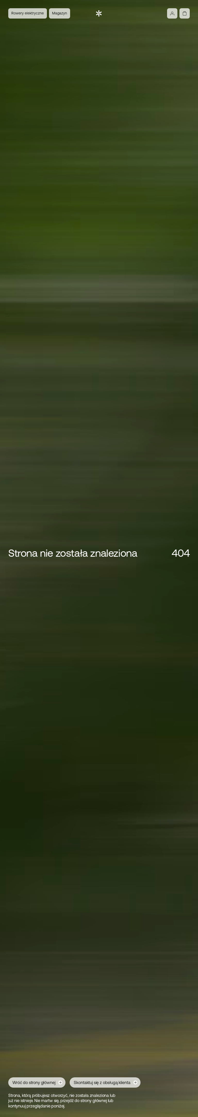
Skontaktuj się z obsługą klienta (102, 1082)
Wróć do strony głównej (33, 1082)
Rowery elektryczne (27, 13)
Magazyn (59, 13)
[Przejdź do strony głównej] (99, 13)
